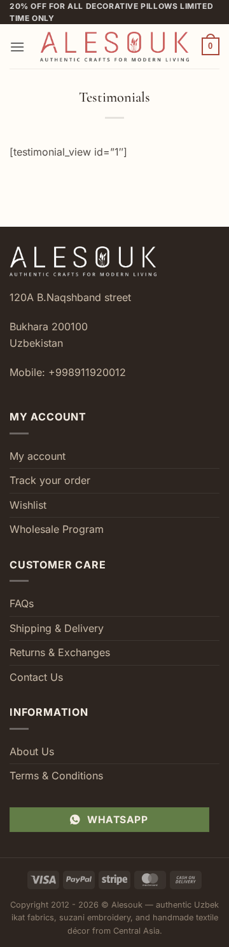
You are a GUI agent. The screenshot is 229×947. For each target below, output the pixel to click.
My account (38, 456)
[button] (17, 46)
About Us (32, 751)
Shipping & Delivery (57, 628)
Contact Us (36, 677)
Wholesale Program (57, 529)
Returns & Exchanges (60, 652)
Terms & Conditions (56, 775)
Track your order (50, 480)
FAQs (22, 603)
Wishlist (28, 505)
